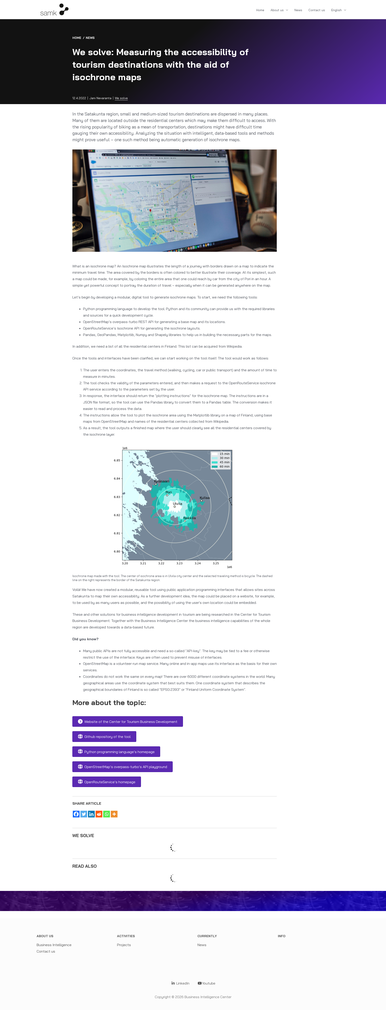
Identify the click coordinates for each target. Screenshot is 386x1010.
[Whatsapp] (106, 814)
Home (260, 10)
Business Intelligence (54, 945)
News (298, 10)
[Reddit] (99, 814)
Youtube (208, 983)
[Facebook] (76, 814)
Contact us (316, 10)
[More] (114, 814)
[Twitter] (83, 814)
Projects (124, 945)
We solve (121, 98)
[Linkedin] (91, 814)
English (336, 10)
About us (277, 10)
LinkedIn (182, 983)
